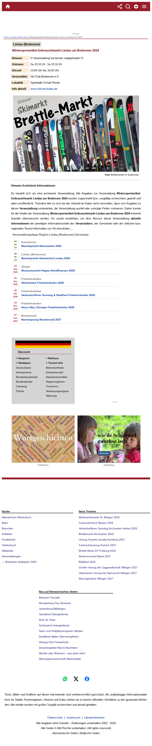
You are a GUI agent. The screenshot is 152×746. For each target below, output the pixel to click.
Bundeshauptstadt (26, 377)
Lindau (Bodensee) (19, 37)
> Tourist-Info (54, 362)
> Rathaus (52, 358)
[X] (76, 679)
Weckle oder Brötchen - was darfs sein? (62, 653)
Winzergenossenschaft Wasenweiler (60, 658)
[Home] (8, 6)
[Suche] (128, 6)
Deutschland (23, 367)
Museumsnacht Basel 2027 (95, 556)
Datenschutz (55, 717)
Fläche (20, 391)
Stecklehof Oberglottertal (53, 614)
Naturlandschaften (56, 377)
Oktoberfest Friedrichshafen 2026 (42, 282)
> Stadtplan (23, 362)
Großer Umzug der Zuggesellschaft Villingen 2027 (108, 567)
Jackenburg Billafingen (52, 608)
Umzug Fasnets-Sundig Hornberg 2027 (102, 539)
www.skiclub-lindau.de (43, 88)
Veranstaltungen (11, 556)
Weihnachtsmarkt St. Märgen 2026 (99, 517)
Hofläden (7, 534)
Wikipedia (7, 550)
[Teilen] (120, 6)
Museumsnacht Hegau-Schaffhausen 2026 (48, 270)
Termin (6, 37)
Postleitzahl (8, 539)
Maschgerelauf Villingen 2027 (96, 578)
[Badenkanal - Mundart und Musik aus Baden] (109, 439)
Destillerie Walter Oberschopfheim (59, 636)
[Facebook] (87, 679)
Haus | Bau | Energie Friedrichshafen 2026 (47, 307)
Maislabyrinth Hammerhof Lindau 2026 (45, 258)
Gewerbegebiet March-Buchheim (58, 647)
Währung (51, 395)
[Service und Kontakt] (136, 6)
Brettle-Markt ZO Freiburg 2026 (97, 550)
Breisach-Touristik (49, 597)
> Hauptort (22, 358)
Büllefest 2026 (87, 561)
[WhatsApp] (65, 679)
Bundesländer (24, 381)
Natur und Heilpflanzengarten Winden (61, 631)
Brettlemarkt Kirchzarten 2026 (96, 534)
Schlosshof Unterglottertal (54, 625)
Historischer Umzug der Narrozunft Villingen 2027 (108, 573)
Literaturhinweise (94, 717)
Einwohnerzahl (54, 372)
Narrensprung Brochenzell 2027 (41, 319)
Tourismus (52, 386)
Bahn (5, 522)
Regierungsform (55, 381)
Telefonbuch (9, 545)
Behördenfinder (55, 367)
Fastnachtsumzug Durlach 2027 (97, 545)
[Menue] (144, 6)
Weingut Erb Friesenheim (54, 642)
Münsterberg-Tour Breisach (55, 603)
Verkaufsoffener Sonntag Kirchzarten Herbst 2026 (108, 528)
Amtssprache (24, 372)
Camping (21, 386)
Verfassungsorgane (57, 391)
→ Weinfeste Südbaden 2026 (19, 561)
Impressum (73, 717)
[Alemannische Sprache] (43, 439)
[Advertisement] (76, 21)
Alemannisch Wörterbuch (16, 517)
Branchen (7, 528)
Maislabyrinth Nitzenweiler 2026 (41, 246)
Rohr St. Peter (47, 619)
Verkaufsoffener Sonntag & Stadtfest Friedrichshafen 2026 (58, 295)
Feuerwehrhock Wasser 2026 (96, 522)
